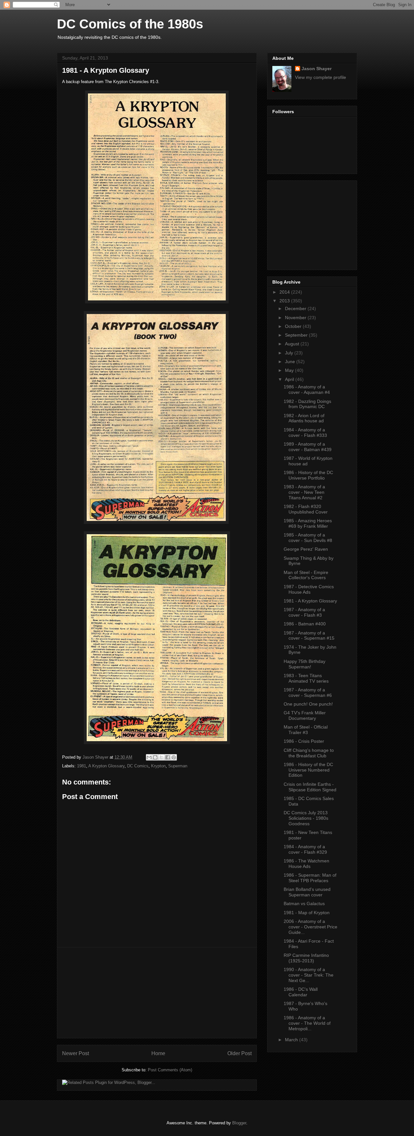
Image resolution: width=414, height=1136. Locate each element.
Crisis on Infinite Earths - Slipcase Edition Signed (310, 787)
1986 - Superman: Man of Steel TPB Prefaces (310, 877)
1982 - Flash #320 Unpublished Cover (306, 509)
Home (158, 1053)
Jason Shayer (316, 68)
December (296, 308)
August (292, 343)
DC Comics (137, 765)
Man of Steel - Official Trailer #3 (306, 729)
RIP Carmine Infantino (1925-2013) (306, 958)
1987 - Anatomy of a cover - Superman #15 (309, 635)
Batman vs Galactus (304, 903)
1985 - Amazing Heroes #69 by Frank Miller (308, 523)
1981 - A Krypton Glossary (310, 600)
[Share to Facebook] (167, 757)
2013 (285, 300)
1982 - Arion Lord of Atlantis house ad (304, 418)
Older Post (239, 1053)
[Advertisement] (156, 992)
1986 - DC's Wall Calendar (301, 992)
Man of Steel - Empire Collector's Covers (306, 575)
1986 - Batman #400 (305, 623)
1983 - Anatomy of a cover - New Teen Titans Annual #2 (304, 492)
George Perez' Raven (306, 549)
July (289, 352)
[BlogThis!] (155, 757)
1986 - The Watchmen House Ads (306, 863)
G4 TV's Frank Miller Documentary (305, 715)
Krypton (158, 765)
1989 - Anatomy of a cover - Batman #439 (308, 446)
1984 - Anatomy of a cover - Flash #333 (305, 432)
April (290, 379)
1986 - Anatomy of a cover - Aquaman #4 (307, 389)
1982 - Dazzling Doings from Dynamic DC (307, 404)
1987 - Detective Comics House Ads (309, 589)
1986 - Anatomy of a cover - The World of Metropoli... (307, 1023)
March (292, 1039)
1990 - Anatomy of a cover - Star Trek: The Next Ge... (308, 975)
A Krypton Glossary (106, 765)
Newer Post (75, 1053)
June (290, 361)
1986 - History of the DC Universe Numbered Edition (308, 770)
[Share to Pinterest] (173, 757)
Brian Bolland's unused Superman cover (307, 892)
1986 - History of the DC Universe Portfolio (308, 475)
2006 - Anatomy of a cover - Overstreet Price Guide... (310, 927)
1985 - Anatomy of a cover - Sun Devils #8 (308, 537)
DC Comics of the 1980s (130, 24)
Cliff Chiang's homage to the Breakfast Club (309, 753)
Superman (177, 765)
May (290, 370)
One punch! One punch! (308, 704)
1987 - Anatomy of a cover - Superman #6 (308, 692)
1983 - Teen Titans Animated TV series (306, 678)
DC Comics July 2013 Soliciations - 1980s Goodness (306, 818)
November (296, 317)
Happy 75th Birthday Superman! (304, 664)
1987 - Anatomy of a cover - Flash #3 (304, 612)
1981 (81, 765)
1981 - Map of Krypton (307, 912)
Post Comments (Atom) (170, 1069)
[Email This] (149, 757)
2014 (285, 292)
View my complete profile (320, 77)
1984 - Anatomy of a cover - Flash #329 (305, 849)
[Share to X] (161, 757)
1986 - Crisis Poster (304, 741)
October (294, 326)
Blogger (239, 1122)
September (297, 335)
